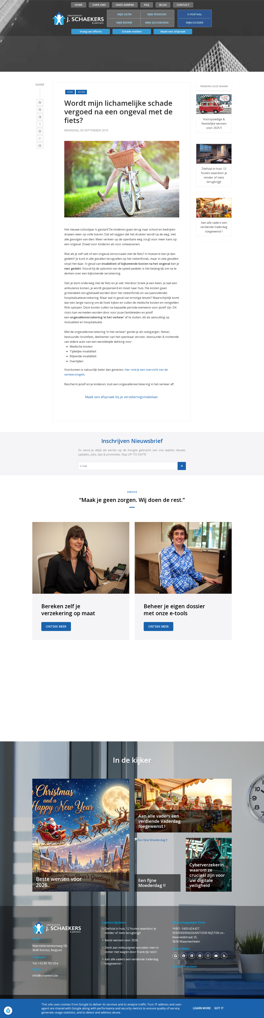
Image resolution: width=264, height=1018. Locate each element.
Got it (219, 1008)
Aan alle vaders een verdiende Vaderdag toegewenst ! (213, 227)
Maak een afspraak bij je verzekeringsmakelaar (121, 397)
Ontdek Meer (56, 626)
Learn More (202, 1008)
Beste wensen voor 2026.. (122, 940)
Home (70, 92)
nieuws (81, 92)
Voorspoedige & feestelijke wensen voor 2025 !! (214, 123)
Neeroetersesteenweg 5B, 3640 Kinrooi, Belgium (50, 948)
